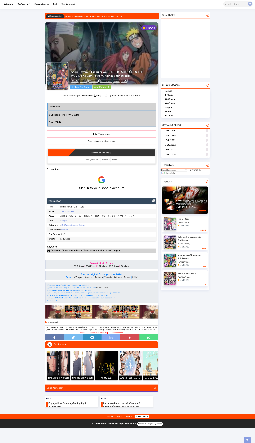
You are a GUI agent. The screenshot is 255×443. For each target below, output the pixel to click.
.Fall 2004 (170, 149)
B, (178, 243)
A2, (179, 277)
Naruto (64, 229)
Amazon (89, 277)
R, (189, 222)
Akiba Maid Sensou (187, 273)
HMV (134, 277)
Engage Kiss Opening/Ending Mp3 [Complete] (67, 405)
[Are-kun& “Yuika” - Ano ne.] (154, 365)
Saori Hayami (67, 211)
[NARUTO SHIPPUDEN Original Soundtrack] (58, 365)
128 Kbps (114, 266)
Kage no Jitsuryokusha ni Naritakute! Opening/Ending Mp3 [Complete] (93, 16)
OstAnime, (193, 207)
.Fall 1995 (170, 130)
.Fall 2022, (180, 207)
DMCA (129, 416)
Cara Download (68, 4)
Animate (118, 277)
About (110, 416)
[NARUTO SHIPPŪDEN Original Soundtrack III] (82, 365)
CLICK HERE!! (102, 287)
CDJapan (78, 277)
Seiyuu (82, 225)
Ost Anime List (23, 4)
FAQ (55, 4)
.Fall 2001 (170, 140)
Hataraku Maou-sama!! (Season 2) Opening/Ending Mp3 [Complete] (122, 405)
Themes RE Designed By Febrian (150, 424)
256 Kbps (90, 266)
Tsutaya (99, 277)
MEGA (114, 159)
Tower (127, 277)
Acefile (105, 159)
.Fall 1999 (170, 135)
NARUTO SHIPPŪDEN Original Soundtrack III (82, 380)
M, (179, 261)
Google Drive (92, 159)
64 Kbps (125, 266)
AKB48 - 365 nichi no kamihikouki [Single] (130, 380)
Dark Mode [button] (143, 416)
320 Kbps (79, 266)
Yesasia (108, 277)
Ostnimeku (8, 4)
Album (168, 90)
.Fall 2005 (170, 154)
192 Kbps (102, 266)
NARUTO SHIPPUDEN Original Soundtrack (58, 380)
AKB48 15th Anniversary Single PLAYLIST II (106, 380)
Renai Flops (183, 219)
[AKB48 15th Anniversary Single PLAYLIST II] (106, 365)
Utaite (168, 111)
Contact (119, 416)
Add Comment (101, 87)
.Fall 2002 (170, 144)
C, (187, 207)
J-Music (74, 225)
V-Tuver (169, 115)
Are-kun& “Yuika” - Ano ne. (154, 380)
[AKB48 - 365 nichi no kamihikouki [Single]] (130, 365)
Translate (170, 173)
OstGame (170, 103)
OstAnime (66, 225)
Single (64, 220)
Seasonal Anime (42, 4)
